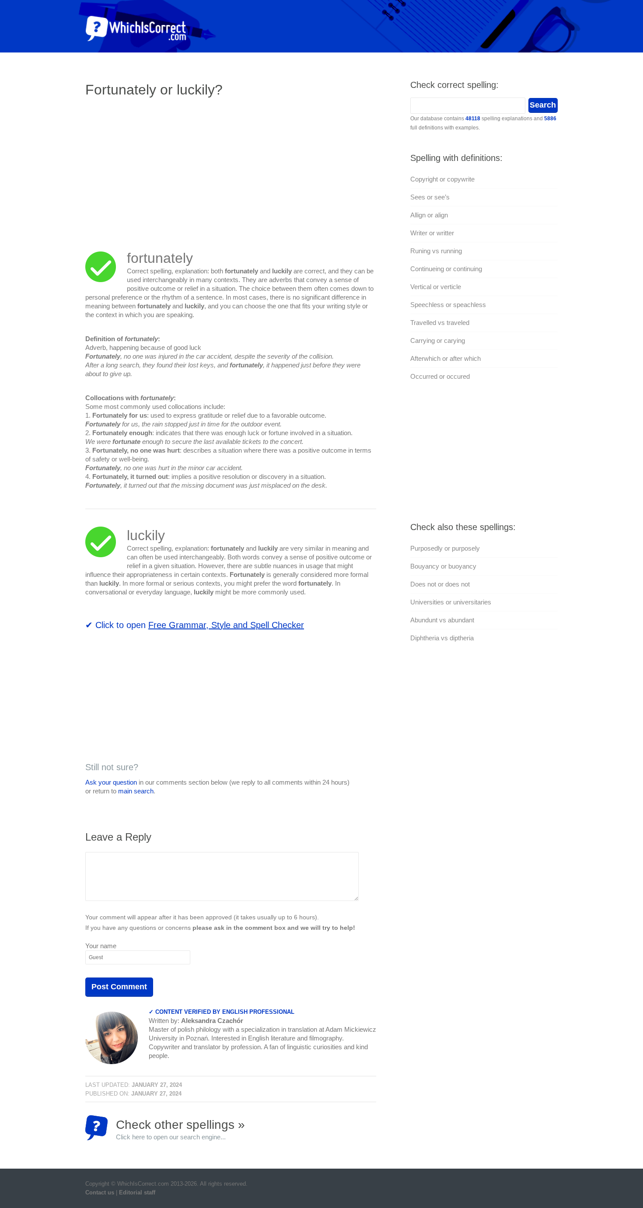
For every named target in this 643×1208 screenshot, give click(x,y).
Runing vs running (436, 251)
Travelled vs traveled (439, 322)
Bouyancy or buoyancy (443, 566)
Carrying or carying (437, 340)
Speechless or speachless (448, 304)
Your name (100, 946)
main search (136, 791)
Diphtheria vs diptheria (442, 638)
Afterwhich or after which (445, 358)
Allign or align (429, 215)
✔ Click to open (194, 625)
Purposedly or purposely (445, 548)
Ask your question (111, 782)
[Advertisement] (158, 168)
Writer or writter (432, 233)
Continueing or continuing (446, 268)
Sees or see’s (430, 197)
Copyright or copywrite (442, 179)
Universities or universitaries (450, 602)
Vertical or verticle (435, 286)
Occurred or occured (440, 376)
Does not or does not (440, 584)
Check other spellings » (180, 1129)
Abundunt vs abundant (442, 620)
